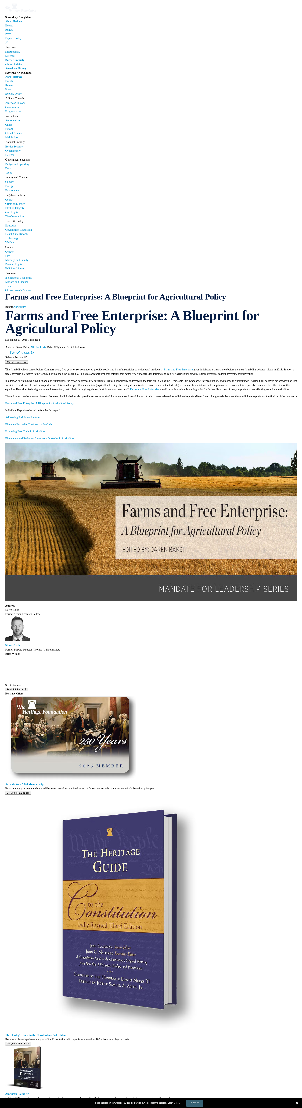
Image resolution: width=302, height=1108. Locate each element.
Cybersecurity (13, 150)
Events (9, 25)
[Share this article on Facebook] (11, 352)
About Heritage (13, 21)
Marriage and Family (16, 260)
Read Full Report (15, 689)
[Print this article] (32, 352)
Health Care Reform (16, 233)
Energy (9, 186)
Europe (9, 128)
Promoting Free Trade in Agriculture (25, 431)
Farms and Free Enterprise (178, 369)
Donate (27, 290)
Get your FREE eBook (18, 793)
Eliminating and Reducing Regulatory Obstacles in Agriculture (39, 438)
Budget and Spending (17, 164)
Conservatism (12, 107)
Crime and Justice (15, 203)
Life (7, 255)
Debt (8, 168)
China (8, 124)
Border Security (14, 60)
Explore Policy (13, 38)
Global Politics (13, 64)
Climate (9, 181)
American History (15, 68)
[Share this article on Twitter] (7, 352)
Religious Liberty (14, 268)
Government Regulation (18, 229)
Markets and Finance (16, 281)
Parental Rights (13, 264)
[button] (6, 42)
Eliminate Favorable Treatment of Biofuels (28, 424)
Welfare (9, 242)
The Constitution (14, 216)
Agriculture (19, 306)
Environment (12, 190)
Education (10, 225)
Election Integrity (14, 208)
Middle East (12, 51)
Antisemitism (12, 120)
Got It (194, 1103)
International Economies (18, 277)
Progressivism (13, 111)
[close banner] (297, 1103)
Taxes (8, 172)
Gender (9, 251)
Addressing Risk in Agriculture (22, 417)
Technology (11, 238)
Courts (9, 199)
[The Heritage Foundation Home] (20, 12)
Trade (8, 286)
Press (8, 33)
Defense (10, 55)
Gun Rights (11, 212)
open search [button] (15, 290)
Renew (9, 29)
